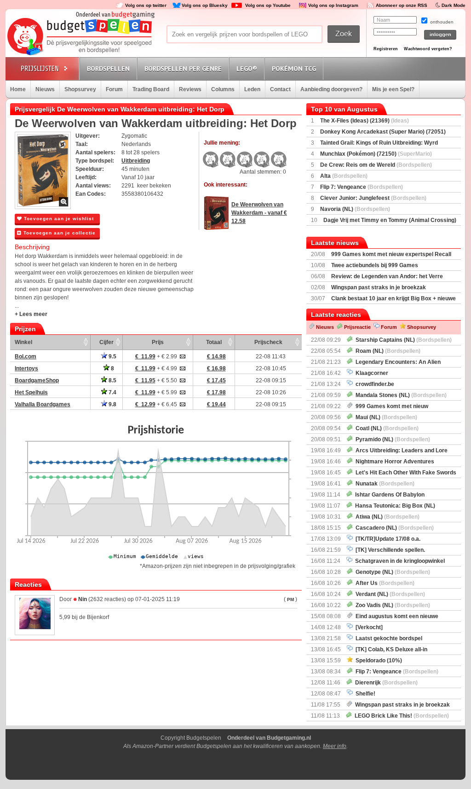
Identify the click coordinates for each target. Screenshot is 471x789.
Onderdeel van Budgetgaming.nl (269, 738)
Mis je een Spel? (393, 89)
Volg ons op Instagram (333, 5)
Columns (223, 89)
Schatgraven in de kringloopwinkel (398, 561)
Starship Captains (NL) (402, 340)
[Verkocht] (368, 627)
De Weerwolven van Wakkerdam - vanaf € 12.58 (259, 212)
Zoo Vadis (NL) (391, 605)
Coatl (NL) (386, 428)
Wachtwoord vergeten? (428, 49)
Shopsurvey (80, 89)
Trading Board (150, 89)
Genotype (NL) (391, 572)
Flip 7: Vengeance (361, 187)
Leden (252, 89)
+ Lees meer (31, 314)
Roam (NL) (386, 351)
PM (290, 599)
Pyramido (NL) (391, 439)
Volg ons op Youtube (268, 5)
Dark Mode (453, 5)
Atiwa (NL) (386, 517)
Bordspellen (108, 68)
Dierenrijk (385, 682)
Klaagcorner (370, 373)
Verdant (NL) (389, 594)
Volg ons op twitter (146, 5)
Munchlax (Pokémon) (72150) (376, 154)
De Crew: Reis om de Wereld (376, 165)
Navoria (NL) (355, 209)
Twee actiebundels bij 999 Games (374, 265)
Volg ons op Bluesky (205, 5)
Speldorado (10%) (377, 660)
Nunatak (383, 483)
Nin (82, 599)
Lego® (246, 68)
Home (18, 89)
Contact (280, 89)
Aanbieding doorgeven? (331, 89)
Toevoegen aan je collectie (59, 232)
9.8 (111, 404)
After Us (383, 583)
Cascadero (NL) (393, 528)
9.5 (111, 356)
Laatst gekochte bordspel (387, 638)
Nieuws (45, 89)
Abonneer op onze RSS (401, 5)
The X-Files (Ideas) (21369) (364, 120)
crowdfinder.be (373, 384)
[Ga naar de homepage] (80, 37)
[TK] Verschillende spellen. (389, 550)
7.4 (111, 392)
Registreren (385, 49)
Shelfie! (364, 693)
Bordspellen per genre (183, 68)
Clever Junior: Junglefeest (373, 198)
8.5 (111, 380)
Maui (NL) (385, 417)
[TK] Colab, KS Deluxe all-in (390, 649)
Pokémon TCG (294, 68)
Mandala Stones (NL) (400, 395)
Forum (114, 89)
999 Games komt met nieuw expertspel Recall (391, 254)
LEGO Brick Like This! (400, 716)
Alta (344, 176)
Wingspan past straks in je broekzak (378, 287)
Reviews (190, 89)
